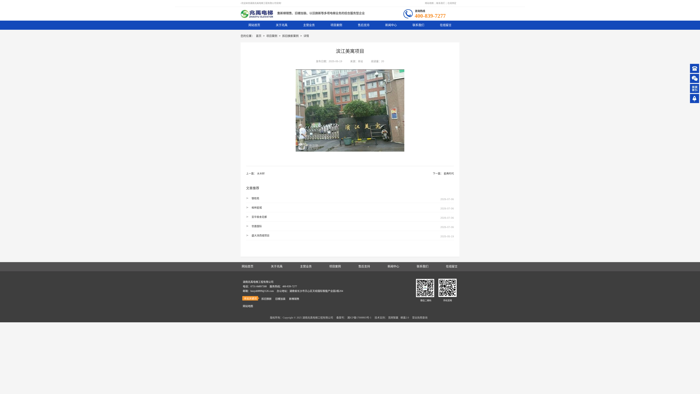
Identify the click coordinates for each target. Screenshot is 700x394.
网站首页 (247, 266)
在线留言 (452, 266)
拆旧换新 (266, 299)
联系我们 (440, 3)
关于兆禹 (277, 266)
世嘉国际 (257, 226)
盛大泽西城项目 (260, 235)
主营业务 (306, 266)
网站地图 (429, 3)
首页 (259, 35)
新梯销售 (294, 299)
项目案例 (272, 35)
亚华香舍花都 (259, 216)
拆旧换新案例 (290, 35)
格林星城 (257, 207)
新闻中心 (393, 266)
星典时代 (449, 173)
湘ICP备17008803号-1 (359, 317)
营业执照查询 (419, 317)
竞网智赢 (393, 317)
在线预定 (452, 3)
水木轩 (261, 173)
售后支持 (364, 266)
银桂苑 (255, 198)
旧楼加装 (280, 299)
